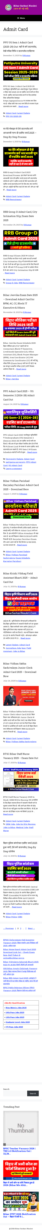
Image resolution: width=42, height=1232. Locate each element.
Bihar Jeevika (12, 379)
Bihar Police (11, 917)
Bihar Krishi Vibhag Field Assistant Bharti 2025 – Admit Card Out (20, 577)
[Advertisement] (21, 1058)
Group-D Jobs (12, 283)
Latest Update (23, 113)
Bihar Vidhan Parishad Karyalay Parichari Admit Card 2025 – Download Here (21, 485)
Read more (23, 106)
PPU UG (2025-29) (14, 116)
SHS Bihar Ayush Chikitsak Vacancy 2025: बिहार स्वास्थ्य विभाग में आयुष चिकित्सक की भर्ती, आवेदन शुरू (20, 971)
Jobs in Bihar (19, 651)
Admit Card (11, 113)
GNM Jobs (10, 824)
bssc (24, 648)
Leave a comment (14, 468)
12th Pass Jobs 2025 (15, 1017)
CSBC (20, 917)
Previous (8, 928)
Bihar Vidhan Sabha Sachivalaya (21, 741)
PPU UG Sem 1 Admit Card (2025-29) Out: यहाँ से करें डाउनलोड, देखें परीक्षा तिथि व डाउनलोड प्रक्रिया (20, 46)
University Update (14, 459)
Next (31, 928)
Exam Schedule (23, 558)
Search (6, 1089)
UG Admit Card (15, 465)
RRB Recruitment (14, 199)
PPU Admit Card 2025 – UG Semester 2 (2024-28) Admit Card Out (19, 395)
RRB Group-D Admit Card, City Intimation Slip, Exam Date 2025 (20, 216)
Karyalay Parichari (12, 561)
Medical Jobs (22, 827)
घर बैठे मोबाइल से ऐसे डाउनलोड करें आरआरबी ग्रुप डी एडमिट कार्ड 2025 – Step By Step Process (20, 133)
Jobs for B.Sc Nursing (25, 824)
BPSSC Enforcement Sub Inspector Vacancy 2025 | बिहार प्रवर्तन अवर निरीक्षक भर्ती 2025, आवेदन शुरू (20, 943)
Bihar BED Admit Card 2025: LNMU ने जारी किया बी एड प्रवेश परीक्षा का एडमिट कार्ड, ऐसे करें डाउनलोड (20, 981)
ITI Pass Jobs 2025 (14, 1027)
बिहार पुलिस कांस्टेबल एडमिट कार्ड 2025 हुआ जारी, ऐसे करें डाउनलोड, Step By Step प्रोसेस (20, 847)
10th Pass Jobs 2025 (15, 1012)
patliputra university (15, 462)
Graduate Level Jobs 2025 (18, 1022)
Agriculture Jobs (13, 648)
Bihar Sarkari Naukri (25, 5)
